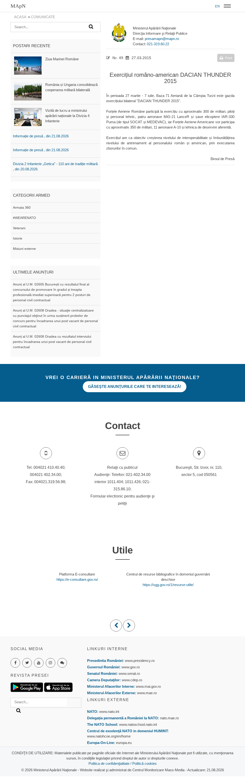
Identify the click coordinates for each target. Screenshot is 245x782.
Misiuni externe (24, 249)
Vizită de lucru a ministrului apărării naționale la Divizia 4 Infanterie (67, 115)
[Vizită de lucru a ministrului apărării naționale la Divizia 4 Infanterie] (28, 117)
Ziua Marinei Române (62, 59)
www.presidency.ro (140, 661)
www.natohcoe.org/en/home (109, 736)
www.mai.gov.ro (148, 686)
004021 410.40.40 (48, 467)
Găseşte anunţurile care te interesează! (134, 387)
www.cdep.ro (131, 680)
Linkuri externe (108, 700)
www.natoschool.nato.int (138, 724)
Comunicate (43, 17)
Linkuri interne (107, 649)
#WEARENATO (24, 218)
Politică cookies (144, 763)
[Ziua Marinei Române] (28, 65)
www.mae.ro (146, 693)
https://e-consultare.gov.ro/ (77, 579)
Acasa (20, 17)
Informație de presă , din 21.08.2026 (41, 136)
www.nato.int (109, 711)
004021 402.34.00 (45, 475)
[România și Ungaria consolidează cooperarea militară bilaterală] (28, 91)
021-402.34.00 (138, 475)
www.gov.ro (131, 667)
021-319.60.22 (158, 44)
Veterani (19, 228)
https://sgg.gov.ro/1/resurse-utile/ (168, 585)
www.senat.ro (129, 673)
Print (228, 58)
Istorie (17, 238)
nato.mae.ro (169, 718)
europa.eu (124, 743)
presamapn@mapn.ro (162, 39)
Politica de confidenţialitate (109, 763)
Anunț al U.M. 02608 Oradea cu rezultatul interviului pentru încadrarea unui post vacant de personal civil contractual (52, 342)
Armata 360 (22, 207)
